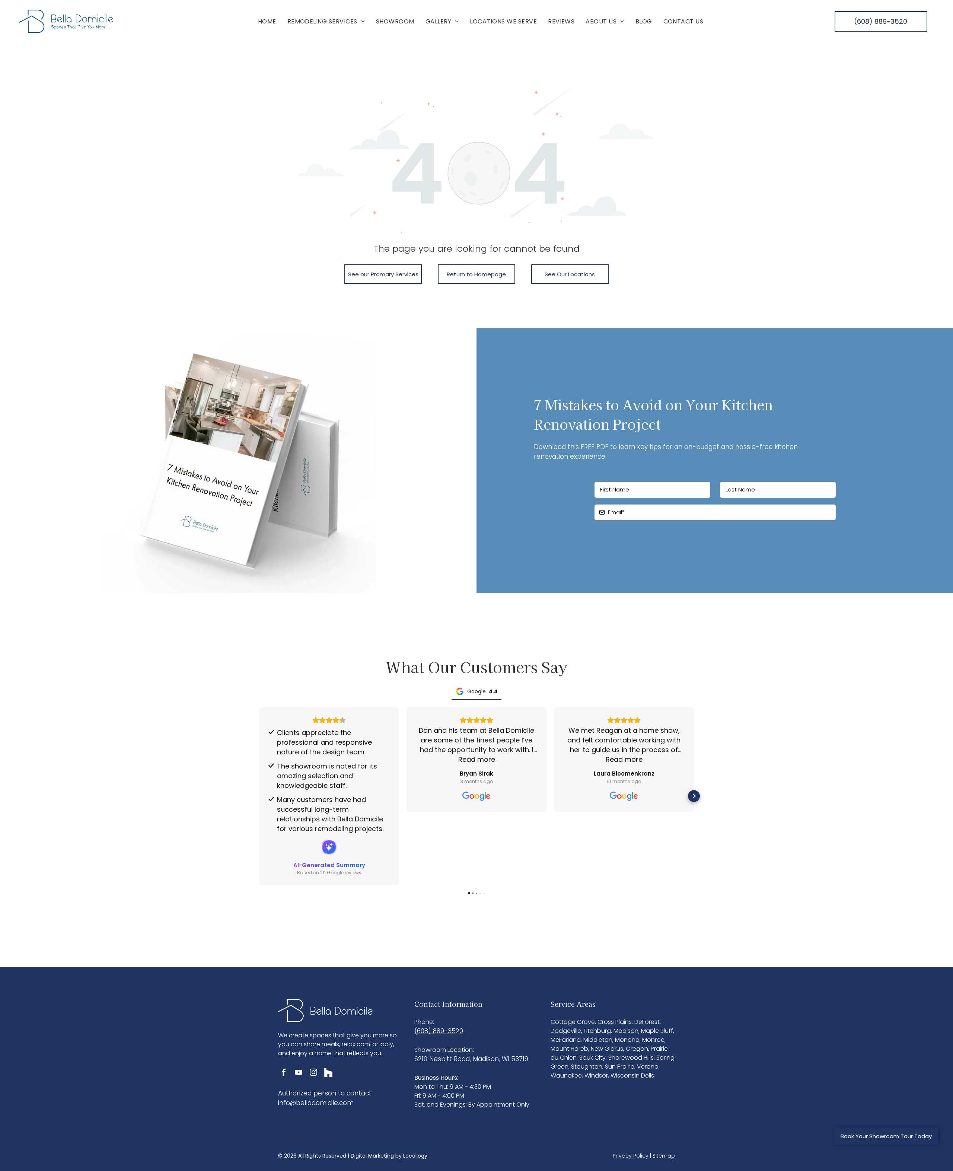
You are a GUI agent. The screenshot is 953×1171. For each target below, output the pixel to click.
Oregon (637, 1048)
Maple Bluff (657, 1031)
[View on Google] (476, 796)
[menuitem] (267, 21)
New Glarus (607, 1048)
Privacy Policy (630, 1155)
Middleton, (598, 1039)
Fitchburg (597, 1031)
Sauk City (592, 1057)
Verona (648, 1066)
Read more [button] (476, 759)
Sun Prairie (619, 1066)
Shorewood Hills (631, 1057)
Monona (627, 1039)
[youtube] (298, 1073)
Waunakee (566, 1075)
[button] (259, 796)
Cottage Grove (573, 1022)
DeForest (647, 1022)
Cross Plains (614, 1022)
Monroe (653, 1039)
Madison (625, 1031)
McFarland (566, 1039)
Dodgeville (566, 1031)
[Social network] (328, 1073)
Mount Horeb (569, 1048)
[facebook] (283, 1073)
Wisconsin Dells (632, 1075)
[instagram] (313, 1073)
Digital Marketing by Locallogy (389, 1155)
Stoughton (586, 1066)
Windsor (596, 1075)
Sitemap (664, 1155)
